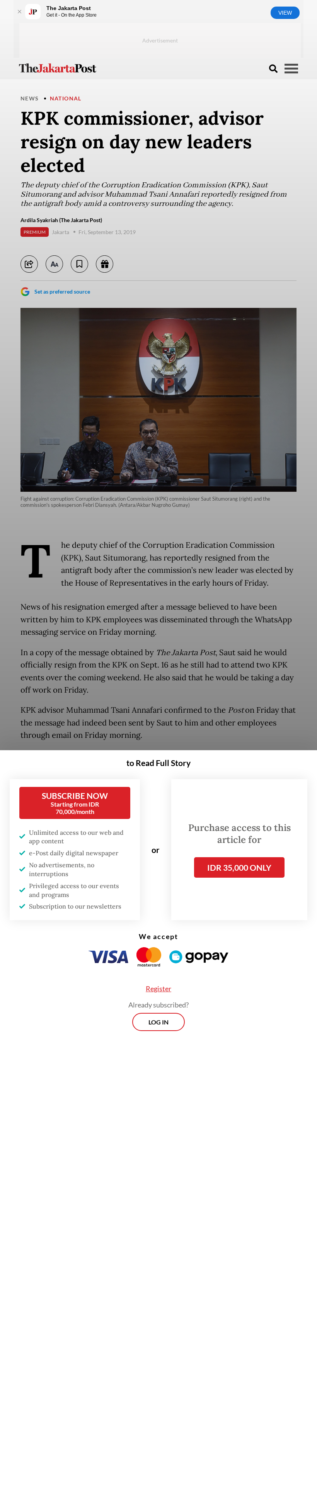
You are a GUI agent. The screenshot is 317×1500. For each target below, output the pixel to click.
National (66, 98)
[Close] (19, 11)
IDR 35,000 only (239, 867)
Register (158, 988)
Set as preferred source (62, 291)
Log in (158, 1022)
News (29, 98)
